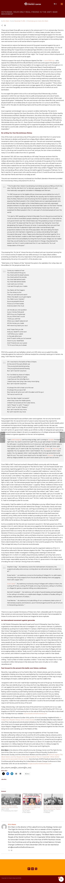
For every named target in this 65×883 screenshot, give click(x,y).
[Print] (5, 25)
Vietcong (56, 448)
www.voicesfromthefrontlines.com (35, 713)
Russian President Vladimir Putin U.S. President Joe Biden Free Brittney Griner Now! (32, 807)
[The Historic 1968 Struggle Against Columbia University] (11, 799)
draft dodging (16, 439)
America (50, 455)
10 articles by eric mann (34, 21)
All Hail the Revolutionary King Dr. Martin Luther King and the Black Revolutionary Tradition (53, 807)
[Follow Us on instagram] (32, 868)
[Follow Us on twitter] (36, 868)
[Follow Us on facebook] (29, 868)
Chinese (47, 448)
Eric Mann (6, 21)
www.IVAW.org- (49, 60)
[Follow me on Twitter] (9, 850)
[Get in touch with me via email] (11, 850)
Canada (50, 439)
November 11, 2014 (19, 21)
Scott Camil (11, 584)
